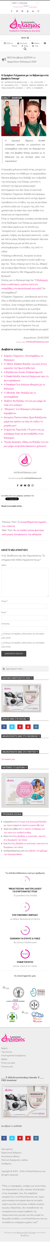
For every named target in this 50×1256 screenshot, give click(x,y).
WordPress (25, 1235)
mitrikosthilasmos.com (37, 341)
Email (4, 612)
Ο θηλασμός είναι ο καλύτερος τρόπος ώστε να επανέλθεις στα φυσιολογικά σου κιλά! (24, 284)
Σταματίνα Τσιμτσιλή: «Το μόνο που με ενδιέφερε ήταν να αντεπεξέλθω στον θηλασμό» (24, 433)
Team (24, 342)
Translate (32, 6)
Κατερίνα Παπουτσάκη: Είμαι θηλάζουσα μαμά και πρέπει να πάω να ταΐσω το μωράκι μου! (25, 421)
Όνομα (4, 601)
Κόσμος (19, 88)
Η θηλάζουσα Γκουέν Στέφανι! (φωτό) (23, 372)
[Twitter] (21, 485)
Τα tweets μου (8, 759)
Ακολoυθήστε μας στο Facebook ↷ (21, 736)
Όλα (16, 85)
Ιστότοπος (4, 623)
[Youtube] (25, 485)
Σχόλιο (3, 565)
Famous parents (36, 85)
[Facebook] (17, 485)
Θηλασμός (9, 85)
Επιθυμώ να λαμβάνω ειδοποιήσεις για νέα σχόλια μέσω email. (22, 635)
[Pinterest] (29, 485)
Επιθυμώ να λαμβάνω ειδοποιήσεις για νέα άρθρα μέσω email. (22, 644)
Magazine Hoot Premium (26, 1232)
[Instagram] (32, 485)
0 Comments (37, 88)
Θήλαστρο (11, 88)
